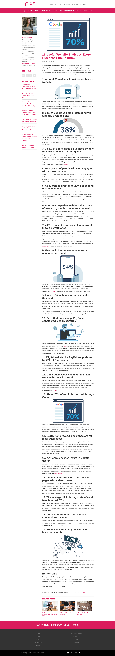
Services (62, 4)
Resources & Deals (76, 633)
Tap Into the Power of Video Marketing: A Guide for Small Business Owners (29, 112)
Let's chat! (82, 592)
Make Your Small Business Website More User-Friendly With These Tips (29, 104)
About (52, 4)
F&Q (76, 639)
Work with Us (38, 642)
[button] (70, 4)
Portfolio (77, 4)
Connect (84, 4)
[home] (35, 4)
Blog (56, 4)
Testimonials (76, 636)
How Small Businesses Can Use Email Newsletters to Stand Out (29, 128)
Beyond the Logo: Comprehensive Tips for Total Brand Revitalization (29, 86)
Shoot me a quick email (28, 63)
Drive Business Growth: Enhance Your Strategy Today (28, 95)
